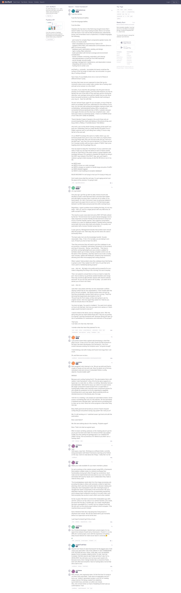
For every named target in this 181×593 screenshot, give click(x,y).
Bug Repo (129, 57)
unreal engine (84, 540)
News (118, 55)
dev (123, 14)
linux (121, 9)
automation (95, 330)
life (128, 16)
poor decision (82, 332)
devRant (119, 66)
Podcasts (129, 60)
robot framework (82, 588)
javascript (77, 540)
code (125, 9)
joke (131, 16)
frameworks (75, 332)
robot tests (85, 566)
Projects (129, 55)
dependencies (84, 521)
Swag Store (120, 57)
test (91, 588)
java (99, 332)
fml (88, 588)
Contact (119, 62)
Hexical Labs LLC (129, 66)
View (133, 22)
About (118, 53)
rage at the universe (79, 182)
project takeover (87, 330)
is (128, 14)
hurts (100, 330)
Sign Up (175, 2)
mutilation (94, 332)
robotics (77, 521)
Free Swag (119, 58)
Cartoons (129, 58)
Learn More (50, 39)
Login (168, 2)
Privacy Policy (120, 68)
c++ (95, 540)
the (126, 14)
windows (130, 9)
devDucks (119, 60)
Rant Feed (16, 2)
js (123, 16)
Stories (30, 2)
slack (76, 330)
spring (88, 332)
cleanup (77, 441)
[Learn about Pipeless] (55, 26)
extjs (81, 441)
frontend (91, 540)
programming (131, 11)
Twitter (128, 64)
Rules (128, 53)
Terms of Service (129, 68)
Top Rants (24, 2)
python (118, 18)
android (119, 14)
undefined (74, 358)
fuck (118, 11)
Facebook (129, 62)
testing (79, 566)
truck (90, 521)
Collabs (36, 2)
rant (73, 182)
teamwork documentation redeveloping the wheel (89, 358)
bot (103, 330)
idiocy (80, 330)
